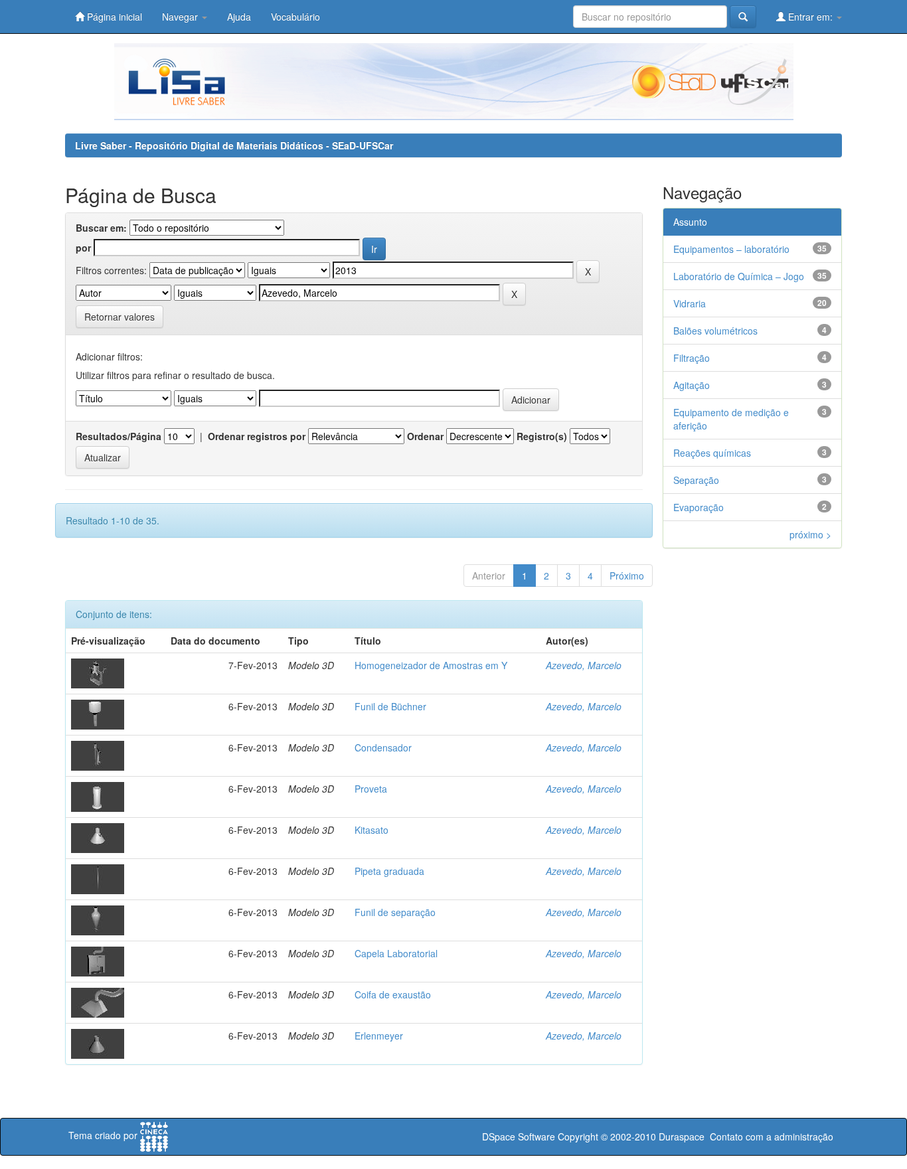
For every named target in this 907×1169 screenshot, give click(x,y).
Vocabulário (295, 16)
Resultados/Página (118, 436)
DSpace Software (518, 1136)
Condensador (383, 747)
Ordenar (425, 436)
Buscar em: (101, 227)
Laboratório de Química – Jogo (738, 276)
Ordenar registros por (256, 436)
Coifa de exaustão (393, 994)
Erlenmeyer (379, 1035)
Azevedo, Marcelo (583, 665)
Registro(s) (542, 436)
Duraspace (681, 1136)
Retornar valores (119, 316)
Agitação (691, 385)
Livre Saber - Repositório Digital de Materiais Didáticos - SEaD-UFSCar (234, 145)
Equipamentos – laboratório (731, 249)
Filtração (691, 357)
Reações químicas (712, 452)
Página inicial (113, 16)
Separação (696, 480)
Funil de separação (395, 912)
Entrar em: (810, 16)
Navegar (181, 16)
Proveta (371, 788)
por (83, 247)
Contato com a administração (771, 1136)
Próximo (627, 575)
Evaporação (698, 507)
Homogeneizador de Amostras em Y (431, 665)
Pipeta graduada (389, 871)
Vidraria (689, 303)
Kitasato (371, 829)
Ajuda (239, 16)
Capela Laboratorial (396, 953)
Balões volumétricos (715, 330)
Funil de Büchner (390, 706)
